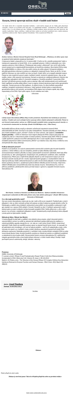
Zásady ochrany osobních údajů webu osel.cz (36, 392)
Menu (4, 13)
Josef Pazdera (16, 284)
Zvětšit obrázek (35, 93)
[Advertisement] (35, 307)
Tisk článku (35, 291)
